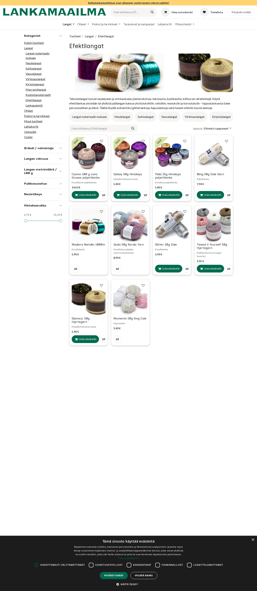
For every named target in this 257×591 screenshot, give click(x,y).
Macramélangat (36, 89)
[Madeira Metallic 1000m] (89, 224)
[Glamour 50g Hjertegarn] (89, 298)
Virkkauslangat (35, 79)
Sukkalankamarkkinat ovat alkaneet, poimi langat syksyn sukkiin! (128, 2)
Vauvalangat (34, 73)
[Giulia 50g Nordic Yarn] (130, 224)
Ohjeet (28, 110)
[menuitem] (68, 24)
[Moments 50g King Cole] (130, 298)
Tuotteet (75, 36)
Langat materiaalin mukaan (37, 55)
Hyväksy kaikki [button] (113, 575)
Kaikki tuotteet (34, 43)
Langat (28, 48)
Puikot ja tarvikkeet (37, 116)
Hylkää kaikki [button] (144, 575)
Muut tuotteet (33, 121)
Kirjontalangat (35, 84)
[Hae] (152, 12)
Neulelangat (33, 63)
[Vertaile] (104, 195)
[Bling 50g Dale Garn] (214, 154)
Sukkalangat (34, 68)
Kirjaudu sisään (241, 12)
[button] (212, 128)
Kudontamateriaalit (38, 95)
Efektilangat (34, 100)
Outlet (28, 137)
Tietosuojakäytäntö (128, 558)
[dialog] (128, 563)
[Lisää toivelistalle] (101, 141)
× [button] (252, 539)
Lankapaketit (34, 105)
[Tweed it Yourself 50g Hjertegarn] (214, 224)
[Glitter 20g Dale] (172, 224)
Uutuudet (30, 132)
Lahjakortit (31, 126)
